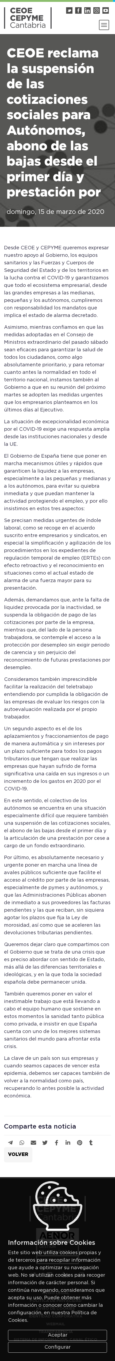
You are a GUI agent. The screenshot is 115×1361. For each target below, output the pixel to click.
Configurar (57, 1347)
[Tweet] (45, 1143)
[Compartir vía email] (33, 1143)
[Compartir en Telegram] (10, 1143)
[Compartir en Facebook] (56, 1143)
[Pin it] (79, 1143)
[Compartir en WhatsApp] (22, 1143)
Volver (18, 1154)
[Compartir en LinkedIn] (68, 1143)
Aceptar (57, 1335)
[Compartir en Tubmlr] (91, 1143)
